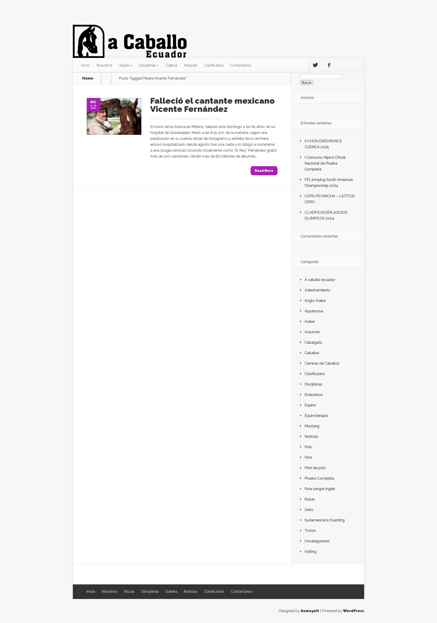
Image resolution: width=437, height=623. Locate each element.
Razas (124, 65)
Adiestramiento (317, 290)
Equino (310, 405)
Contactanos (240, 65)
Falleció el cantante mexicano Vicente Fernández (212, 105)
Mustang (312, 426)
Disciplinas (147, 65)
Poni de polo (315, 468)
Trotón (310, 530)
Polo (308, 447)
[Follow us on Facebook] (329, 65)
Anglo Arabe (315, 300)
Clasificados (214, 65)
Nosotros (104, 65)
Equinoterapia (316, 415)
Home (87, 78)
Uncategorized (317, 541)
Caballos (312, 353)
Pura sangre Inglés (320, 489)
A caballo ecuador (320, 280)
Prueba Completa (319, 478)
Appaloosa (314, 311)
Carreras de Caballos (322, 363)
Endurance (314, 395)
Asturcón (312, 332)
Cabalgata (313, 342)
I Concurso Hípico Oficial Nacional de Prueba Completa (325, 163)
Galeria (171, 65)
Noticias (190, 65)
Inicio (85, 65)
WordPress (353, 611)
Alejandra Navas (183, 118)
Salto (309, 510)
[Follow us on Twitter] (315, 65)
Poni (308, 457)
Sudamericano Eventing (325, 520)
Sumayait (310, 611)
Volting (310, 551)
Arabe (310, 321)
